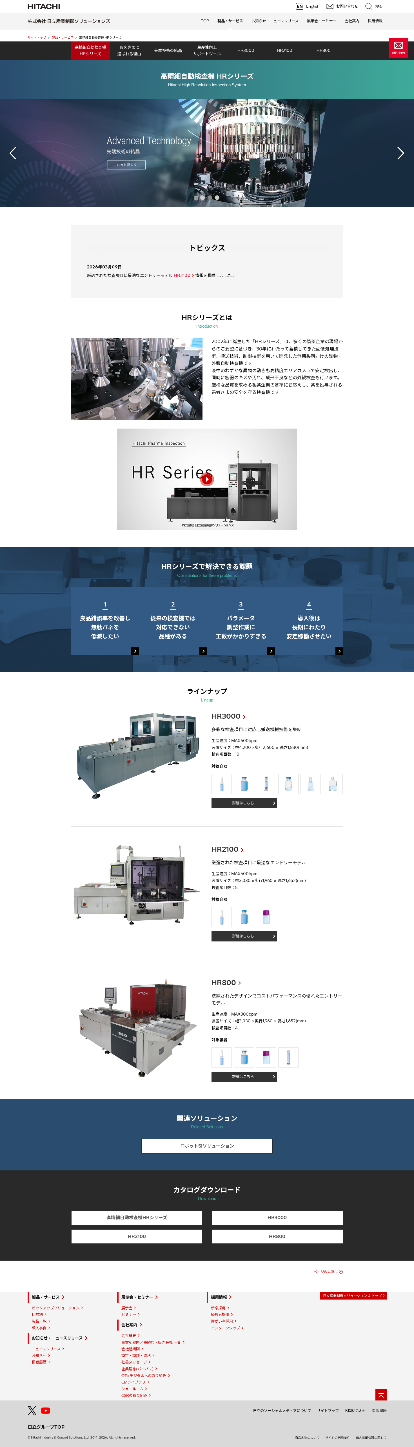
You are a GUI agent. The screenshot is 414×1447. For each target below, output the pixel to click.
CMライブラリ (133, 1382)
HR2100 (182, 275)
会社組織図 (130, 1349)
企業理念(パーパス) (137, 1369)
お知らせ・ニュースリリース (57, 1338)
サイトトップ (37, 37)
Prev (12, 153)
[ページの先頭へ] (381, 1394)
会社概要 (128, 1335)
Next (401, 153)
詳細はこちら (243, 803)
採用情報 (219, 1297)
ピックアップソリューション (55, 1308)
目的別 (37, 1314)
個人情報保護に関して (371, 1438)
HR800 (224, 982)
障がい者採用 (222, 1321)
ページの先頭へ (325, 1272)
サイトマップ (328, 1410)
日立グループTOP (46, 1427)
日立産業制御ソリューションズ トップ (352, 1296)
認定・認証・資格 (136, 1355)
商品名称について (307, 1438)
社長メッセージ (134, 1362)
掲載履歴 (39, 1362)
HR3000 (226, 716)
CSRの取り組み (134, 1395)
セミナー (128, 1314)
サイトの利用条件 (337, 1438)
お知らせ (39, 1355)
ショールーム (132, 1389)
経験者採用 (220, 1314)
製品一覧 (39, 1321)
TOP (205, 21)
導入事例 (39, 1328)
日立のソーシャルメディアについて (282, 1410)
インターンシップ (225, 1328)
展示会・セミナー (137, 1297)
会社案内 (129, 1324)
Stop (195, 198)
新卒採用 (218, 1308)
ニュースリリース (46, 1349)
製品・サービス (63, 37)
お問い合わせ (355, 1410)
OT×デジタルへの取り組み (143, 1375)
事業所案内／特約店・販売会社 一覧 (151, 1342)
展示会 (126, 1308)
